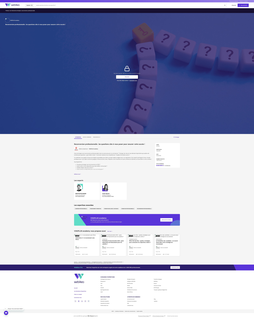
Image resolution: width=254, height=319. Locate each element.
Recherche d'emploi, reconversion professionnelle (113, 262)
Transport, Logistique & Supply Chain (160, 289)
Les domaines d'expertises (80, 291)
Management (103, 281)
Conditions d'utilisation (119, 311)
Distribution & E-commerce (132, 289)
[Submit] (225, 5)
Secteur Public (129, 287)
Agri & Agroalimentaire (105, 289)
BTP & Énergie (156, 287)
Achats (128, 285)
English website (139, 311)
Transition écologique (158, 279)
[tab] (78, 137)
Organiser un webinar (244, 1)
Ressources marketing (233, 1)
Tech (101, 283)
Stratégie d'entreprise (131, 279)
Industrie (102, 287)
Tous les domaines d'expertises (84, 262)
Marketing (155, 281)
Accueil (75, 262)
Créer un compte (78, 294)
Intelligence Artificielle (131, 281)
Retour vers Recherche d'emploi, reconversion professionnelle (20, 10)
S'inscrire (234, 5)
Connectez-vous (78, 297)
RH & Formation (130, 283)
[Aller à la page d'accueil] (13, 5)
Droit (101, 285)
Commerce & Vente (157, 285)
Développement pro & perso (97, 262)
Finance (155, 283)
